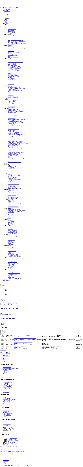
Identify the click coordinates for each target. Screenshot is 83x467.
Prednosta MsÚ (11, 103)
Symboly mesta (11, 258)
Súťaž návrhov (10, 201)
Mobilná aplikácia (6, 9)
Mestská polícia (11, 30)
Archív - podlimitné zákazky (13, 206)
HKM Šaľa (10, 248)
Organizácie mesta (11, 168)
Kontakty (5, 12)
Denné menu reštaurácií (12, 236)
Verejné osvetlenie (11, 93)
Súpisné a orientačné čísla (13, 115)
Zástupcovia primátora (12, 166)
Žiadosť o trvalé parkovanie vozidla (14, 87)
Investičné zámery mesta (12, 171)
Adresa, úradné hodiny (12, 100)
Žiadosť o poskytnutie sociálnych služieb (15, 62)
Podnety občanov (6, 11)
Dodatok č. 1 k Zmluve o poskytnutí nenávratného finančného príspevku (28, 339)
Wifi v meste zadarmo (12, 235)
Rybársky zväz (10, 252)
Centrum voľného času (12, 55)
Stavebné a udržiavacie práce (13, 133)
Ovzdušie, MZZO (11, 79)
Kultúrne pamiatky (11, 260)
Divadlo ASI (10, 226)
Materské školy (11, 51)
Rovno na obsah (3, 1)
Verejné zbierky (11, 149)
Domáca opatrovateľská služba (14, 66)
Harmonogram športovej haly (13, 255)
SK (6, 289)
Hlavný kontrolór (11, 167)
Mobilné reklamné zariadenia (13, 146)
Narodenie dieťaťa (11, 118)
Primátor (9, 165)
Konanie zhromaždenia (12, 155)
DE (6, 292)
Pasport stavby (10, 136)
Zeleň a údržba (10, 77)
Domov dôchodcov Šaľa (12, 69)
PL (6, 294)
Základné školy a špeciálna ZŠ (14, 52)
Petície (9, 156)
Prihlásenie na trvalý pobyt (13, 109)
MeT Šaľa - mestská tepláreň (13, 70)
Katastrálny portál (11, 271)
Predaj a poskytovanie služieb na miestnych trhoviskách (18, 143)
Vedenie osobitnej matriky (13, 124)
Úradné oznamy (6, 404)
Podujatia (7, 18)
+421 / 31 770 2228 (14, 440)
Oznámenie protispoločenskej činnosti (15, 211)
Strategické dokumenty (12, 177)
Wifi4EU (4, 416)
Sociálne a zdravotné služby (8, 376)
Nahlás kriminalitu (6, 10)
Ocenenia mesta (11, 264)
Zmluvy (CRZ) (11, 212)
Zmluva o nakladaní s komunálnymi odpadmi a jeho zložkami (26, 344)
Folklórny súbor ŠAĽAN (12, 230)
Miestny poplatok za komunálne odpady (15, 40)
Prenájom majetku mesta (12, 196)
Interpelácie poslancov (12, 187)
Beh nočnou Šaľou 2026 (7, 318)
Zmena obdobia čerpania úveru (20, 346)
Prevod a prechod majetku (13, 197)
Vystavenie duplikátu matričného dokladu (16, 125)
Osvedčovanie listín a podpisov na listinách (16, 152)
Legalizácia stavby (11, 137)
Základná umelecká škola (12, 233)
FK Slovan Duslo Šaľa (12, 250)
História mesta (10, 259)
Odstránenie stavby (11, 139)
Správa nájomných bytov (12, 198)
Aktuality (8, 14)
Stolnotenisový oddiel (12, 251)
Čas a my (7, 21)
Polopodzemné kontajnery (13, 75)
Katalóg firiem (10, 244)
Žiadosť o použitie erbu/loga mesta (14, 162)
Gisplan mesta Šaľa (6, 412)
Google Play (5, 451)
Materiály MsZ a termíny (12, 181)
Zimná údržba (10, 95)
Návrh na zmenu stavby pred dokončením (16, 135)
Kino (6, 19)
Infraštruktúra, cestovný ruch (13, 263)
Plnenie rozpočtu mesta (12, 191)
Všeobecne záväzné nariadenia (14, 175)
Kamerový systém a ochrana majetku (15, 92)
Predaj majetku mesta (12, 195)
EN (6, 290)
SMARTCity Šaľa (11, 32)
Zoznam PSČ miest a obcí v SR (14, 273)
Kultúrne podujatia (11, 221)
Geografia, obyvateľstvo (12, 262)
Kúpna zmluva (17, 340)
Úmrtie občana (10, 126)
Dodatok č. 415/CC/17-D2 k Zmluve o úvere (23, 342)
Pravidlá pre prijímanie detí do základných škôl (17, 49)
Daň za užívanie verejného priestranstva (15, 37)
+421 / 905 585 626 (14, 437)
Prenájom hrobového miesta (13, 97)
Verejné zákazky (11, 200)
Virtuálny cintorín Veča (7, 414)
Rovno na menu (10, 1)
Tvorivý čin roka (11, 265)
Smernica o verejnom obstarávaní (14, 203)
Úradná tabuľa (8, 17)
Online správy (8, 22)
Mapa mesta (10, 91)
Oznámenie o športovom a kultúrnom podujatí (16, 142)
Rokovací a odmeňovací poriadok (14, 188)
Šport (6, 20)
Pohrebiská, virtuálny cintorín (13, 96)
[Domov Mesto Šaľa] (9, 303)
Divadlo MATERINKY (12, 228)
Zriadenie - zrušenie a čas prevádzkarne (15, 141)
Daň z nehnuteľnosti (12, 35)
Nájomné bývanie (11, 59)
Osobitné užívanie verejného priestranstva (16, 147)
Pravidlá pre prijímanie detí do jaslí (14, 47)
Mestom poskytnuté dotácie (13, 214)
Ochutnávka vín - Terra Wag (9, 308)
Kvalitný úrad (10, 102)
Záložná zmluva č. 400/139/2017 (20, 348)
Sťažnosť (9, 157)
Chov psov (10, 82)
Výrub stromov (11, 78)
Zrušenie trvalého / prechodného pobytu (15, 111)
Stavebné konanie (11, 130)
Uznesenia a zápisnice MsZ (13, 182)
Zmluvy (2, 324)
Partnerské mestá (11, 169)
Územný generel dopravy (12, 89)
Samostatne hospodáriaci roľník (14, 144)
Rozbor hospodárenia (12, 192)
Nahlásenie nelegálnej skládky (13, 76)
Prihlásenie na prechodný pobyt (14, 110)
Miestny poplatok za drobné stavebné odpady (16, 41)
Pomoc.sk (10, 276)
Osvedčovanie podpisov (7, 369)
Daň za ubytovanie (11, 39)
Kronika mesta (10, 266)
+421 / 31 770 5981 (7, 421)
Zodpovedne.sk (11, 277)
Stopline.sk (10, 275)
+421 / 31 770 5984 (7, 425)
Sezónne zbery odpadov (12, 74)
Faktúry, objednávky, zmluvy (13, 213)
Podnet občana (10, 26)
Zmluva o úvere (17, 336)
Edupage (9, 56)
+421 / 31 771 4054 (12, 439)
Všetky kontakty (6, 444)
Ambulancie (10, 241)
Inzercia (9, 243)
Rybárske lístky (11, 160)
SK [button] (3, 288)
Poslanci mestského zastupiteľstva (9, 399)
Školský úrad (10, 46)
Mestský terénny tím (12, 64)
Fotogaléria (10, 223)
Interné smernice (11, 176)
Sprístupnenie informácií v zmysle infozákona (16, 158)
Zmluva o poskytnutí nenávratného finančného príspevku (25, 338)
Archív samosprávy (11, 217)
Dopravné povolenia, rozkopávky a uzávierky (16, 88)
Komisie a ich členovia (12, 186)
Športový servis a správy (12, 246)
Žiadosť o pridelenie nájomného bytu (15, 60)
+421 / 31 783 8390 (11, 443)
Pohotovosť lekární (11, 240)
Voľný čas (9, 218)
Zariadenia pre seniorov (12, 65)
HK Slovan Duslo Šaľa (12, 247)
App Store (17, 451)
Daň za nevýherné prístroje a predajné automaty (17, 43)
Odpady (9, 73)
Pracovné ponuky (11, 239)
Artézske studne (11, 81)
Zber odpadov (5, 370)
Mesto (7, 163)
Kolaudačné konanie (12, 131)
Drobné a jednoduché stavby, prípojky (15, 132)
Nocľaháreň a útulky (12, 63)
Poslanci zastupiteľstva (12, 185)
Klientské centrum (11, 25)
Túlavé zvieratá (11, 84)
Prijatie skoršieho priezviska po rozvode (15, 122)
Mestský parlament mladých (13, 57)
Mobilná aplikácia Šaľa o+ (8, 410)
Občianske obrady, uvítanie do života (15, 121)
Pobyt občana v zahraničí (12, 112)
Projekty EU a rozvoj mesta (13, 170)
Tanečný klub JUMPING (12, 231)
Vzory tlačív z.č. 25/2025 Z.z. (13, 129)
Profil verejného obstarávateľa (13, 202)
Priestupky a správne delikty (13, 154)
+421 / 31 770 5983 (7, 424)
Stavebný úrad (5, 375)
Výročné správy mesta (12, 193)
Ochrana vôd (10, 80)
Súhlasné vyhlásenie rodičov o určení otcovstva (17, 119)
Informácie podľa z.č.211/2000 (14, 209)
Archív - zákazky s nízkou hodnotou (15, 204)
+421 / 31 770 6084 (11, 442)
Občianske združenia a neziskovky (14, 256)
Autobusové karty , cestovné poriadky (15, 90)
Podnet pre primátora (12, 28)
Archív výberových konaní (13, 215)
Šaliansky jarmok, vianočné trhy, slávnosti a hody (17, 148)
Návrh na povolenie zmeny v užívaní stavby (16, 134)
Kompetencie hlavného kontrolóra (14, 179)
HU (6, 291)
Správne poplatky (11, 44)
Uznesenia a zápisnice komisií (13, 184)
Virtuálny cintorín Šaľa (7, 413)
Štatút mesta (10, 174)
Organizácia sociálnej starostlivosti (14, 68)
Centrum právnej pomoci (12, 274)
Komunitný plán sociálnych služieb (14, 67)
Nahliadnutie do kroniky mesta (14, 159)
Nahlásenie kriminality (12, 29)
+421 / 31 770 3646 (11, 441)
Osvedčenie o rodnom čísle (13, 123)
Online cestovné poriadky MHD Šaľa (15, 270)
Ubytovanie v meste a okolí (13, 237)
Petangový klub (11, 253)
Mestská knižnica (11, 222)
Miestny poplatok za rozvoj (13, 42)
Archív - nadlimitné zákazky (13, 207)
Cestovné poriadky (11, 242)
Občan (7, 23)
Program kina (10, 220)
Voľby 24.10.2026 (6, 280)
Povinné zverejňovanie (7, 382)
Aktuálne (7, 15)
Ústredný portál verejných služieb (14, 278)
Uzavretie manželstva (12, 120)
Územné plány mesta (12, 178)
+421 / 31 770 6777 (13, 438)
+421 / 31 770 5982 (7, 423)
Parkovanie (10, 86)
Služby (7, 98)
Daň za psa (10, 36)
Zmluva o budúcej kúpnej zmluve (20, 343)
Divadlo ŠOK (10, 229)
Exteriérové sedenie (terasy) (13, 145)
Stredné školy (10, 53)
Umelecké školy (11, 54)
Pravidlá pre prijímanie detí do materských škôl (17, 48)
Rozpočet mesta (11, 190)
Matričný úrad (5, 374)
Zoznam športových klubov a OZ (14, 254)
